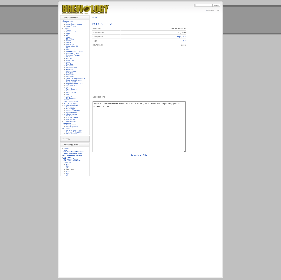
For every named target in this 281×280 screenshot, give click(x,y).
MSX (68, 62)
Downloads (67, 162)
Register (210, 10)
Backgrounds (71, 125)
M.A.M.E (69, 59)
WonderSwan (71, 92)
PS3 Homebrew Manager (72, 155)
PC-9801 (69, 69)
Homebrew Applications (71, 105)
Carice (68, 41)
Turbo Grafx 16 (72, 89)
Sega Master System (74, 80)
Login (218, 10)
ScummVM (70, 76)
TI (67, 87)
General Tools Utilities (74, 132)
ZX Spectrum (71, 98)
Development (68, 21)
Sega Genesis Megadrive (75, 78)
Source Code (71, 26)
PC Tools (66, 128)
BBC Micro (70, 39)
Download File (139, 155)
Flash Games (71, 116)
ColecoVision (71, 44)
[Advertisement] (75, 227)
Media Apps (70, 109)
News (65, 150)
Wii (67, 168)
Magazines (67, 123)
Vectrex (69, 91)
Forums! (66, 148)
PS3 (67, 166)
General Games (72, 118)
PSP (68, 164)
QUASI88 (69, 73)
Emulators (66, 28)
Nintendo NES (71, 67)
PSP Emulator (71, 134)
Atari (68, 37)
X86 (67, 94)
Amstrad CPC (71, 32)
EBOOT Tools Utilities (74, 130)
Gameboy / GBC (72, 53)
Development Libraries (74, 23)
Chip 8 (68, 42)
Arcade (69, 35)
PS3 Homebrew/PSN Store (73, 152)
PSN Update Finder (70, 159)
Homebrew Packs (69, 121)
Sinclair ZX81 (71, 82)
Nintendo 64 (70, 66)
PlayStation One (72, 71)
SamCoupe (70, 75)
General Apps (71, 107)
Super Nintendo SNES (74, 84)
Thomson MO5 (71, 85)
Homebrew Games (70, 114)
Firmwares (66, 100)
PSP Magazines (72, 126)
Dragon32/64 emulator (74, 51)
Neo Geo (69, 64)
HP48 (68, 57)
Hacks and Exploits (70, 103)
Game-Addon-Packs (70, 101)
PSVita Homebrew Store (72, 153)
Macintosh (70, 60)
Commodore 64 (72, 46)
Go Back (95, 17)
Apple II (69, 33)
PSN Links (67, 157)
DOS (68, 50)
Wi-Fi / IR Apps (71, 112)
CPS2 (68, 48)
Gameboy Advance (73, 55)
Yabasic (69, 96)
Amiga (68, 30)
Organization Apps (73, 110)
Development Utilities (74, 25)
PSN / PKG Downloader (72, 161)
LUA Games (70, 119)
